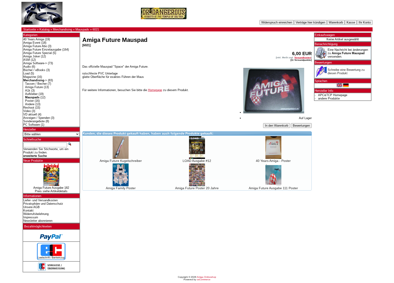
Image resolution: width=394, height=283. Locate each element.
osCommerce (203, 279)
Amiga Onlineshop (206, 277)
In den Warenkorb (276, 125)
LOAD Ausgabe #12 (197, 161)
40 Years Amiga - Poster (273, 161)
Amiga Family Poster (121, 188)
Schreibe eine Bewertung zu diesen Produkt (346, 71)
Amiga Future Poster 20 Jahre (197, 188)
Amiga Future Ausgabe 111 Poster (273, 188)
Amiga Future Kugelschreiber (121, 161)
